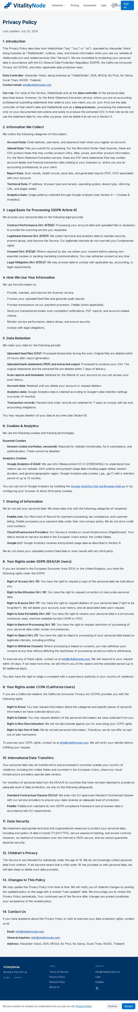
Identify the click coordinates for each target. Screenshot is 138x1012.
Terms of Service (58, 971)
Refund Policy (57, 981)
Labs (104, 5)
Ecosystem (89, 5)
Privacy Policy (57, 976)
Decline (112, 1006)
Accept (129, 1006)
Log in (114, 5)
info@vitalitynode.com (37, 85)
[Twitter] (97, 988)
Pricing (75, 5)
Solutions (57, 5)
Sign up (126, 5)
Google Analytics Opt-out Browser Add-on (98, 486)
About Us (54, 987)
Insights (99, 981)
